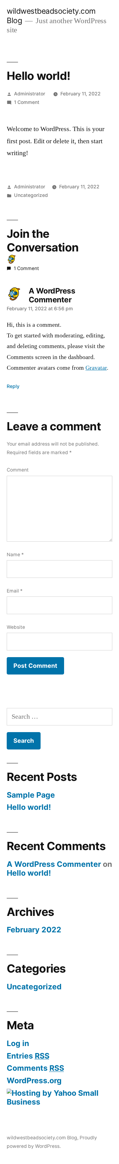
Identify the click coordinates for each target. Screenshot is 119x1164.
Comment (18, 470)
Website (16, 627)
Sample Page (31, 794)
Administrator (29, 94)
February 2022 (34, 929)
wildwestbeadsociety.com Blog (42, 1138)
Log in (18, 1043)
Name (15, 554)
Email (15, 591)
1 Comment (26, 102)
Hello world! (29, 807)
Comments (35, 1068)
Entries (28, 1055)
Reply (13, 386)
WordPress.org (34, 1080)
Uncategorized (31, 195)
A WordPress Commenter (52, 295)
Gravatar (96, 368)
